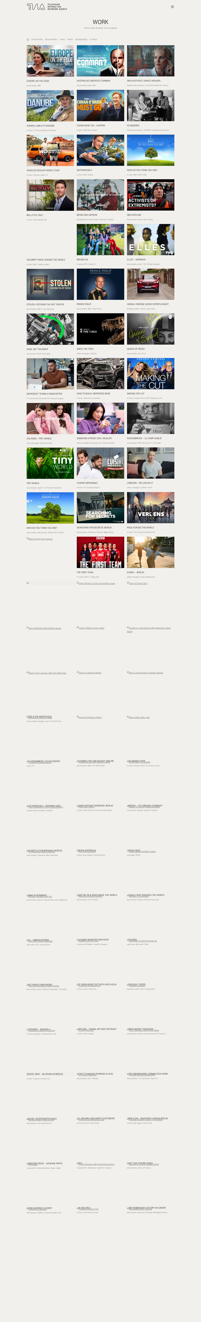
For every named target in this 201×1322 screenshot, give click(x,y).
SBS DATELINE (134, 214)
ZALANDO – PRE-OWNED (39, 438)
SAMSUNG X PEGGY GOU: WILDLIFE (94, 438)
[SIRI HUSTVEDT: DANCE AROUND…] (150, 60)
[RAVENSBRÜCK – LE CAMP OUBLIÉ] (150, 418)
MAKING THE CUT (135, 393)
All (28, 39)
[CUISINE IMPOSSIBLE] (100, 463)
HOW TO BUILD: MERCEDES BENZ (93, 393)
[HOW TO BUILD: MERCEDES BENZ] (100, 373)
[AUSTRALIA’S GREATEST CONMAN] (100, 60)
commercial (36, 39)
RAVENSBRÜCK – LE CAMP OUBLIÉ (144, 438)
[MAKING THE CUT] (150, 373)
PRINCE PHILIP (84, 304)
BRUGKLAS (82, 259)
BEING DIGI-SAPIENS (87, 214)
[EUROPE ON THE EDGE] (50, 61)
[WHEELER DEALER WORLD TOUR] (50, 150)
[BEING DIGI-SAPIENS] (100, 194)
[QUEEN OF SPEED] (150, 328)
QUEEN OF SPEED (136, 348)
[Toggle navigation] (172, 6)
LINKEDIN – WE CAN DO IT (140, 482)
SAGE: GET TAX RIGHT (37, 349)
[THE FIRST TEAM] (100, 552)
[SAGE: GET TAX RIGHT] (50, 329)
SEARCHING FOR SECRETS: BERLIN (94, 527)
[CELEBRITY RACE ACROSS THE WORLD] (50, 239)
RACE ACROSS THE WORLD (140, 527)
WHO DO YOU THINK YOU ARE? (142, 170)
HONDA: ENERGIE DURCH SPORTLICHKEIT (148, 304)
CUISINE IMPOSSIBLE (87, 482)
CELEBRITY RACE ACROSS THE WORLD (46, 259)
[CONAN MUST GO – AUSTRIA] (100, 105)
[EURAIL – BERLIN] (150, 552)
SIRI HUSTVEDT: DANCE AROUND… (144, 80)
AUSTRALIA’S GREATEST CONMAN (93, 80)
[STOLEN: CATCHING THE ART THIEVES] (50, 284)
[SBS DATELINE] (150, 194)
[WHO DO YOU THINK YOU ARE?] (150, 150)
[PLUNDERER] (150, 105)
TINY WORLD (33, 483)
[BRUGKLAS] (100, 239)
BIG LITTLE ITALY (35, 215)
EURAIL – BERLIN (135, 572)
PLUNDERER (133, 125)
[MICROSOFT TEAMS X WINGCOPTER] (50, 373)
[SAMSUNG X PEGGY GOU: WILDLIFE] (100, 418)
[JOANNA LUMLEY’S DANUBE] (50, 105)
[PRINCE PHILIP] (100, 284)
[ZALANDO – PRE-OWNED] (50, 418)
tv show (93, 39)
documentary (51, 39)
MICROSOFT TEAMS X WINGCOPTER (44, 393)
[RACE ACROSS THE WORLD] (150, 507)
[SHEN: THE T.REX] (100, 328)
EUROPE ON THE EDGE (38, 80)
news (62, 39)
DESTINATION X (84, 170)
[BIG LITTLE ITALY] (50, 195)
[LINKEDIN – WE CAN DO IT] (150, 463)
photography (81, 39)
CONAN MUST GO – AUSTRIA (91, 125)
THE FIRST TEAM (85, 572)
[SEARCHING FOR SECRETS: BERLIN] (100, 507)
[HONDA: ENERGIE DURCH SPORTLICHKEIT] (150, 284)
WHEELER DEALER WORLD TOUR (43, 170)
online (70, 39)
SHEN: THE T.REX (85, 348)
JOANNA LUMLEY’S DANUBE (40, 125)
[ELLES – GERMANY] (150, 239)
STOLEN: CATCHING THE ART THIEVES (45, 304)
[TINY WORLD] (50, 463)
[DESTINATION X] (100, 150)
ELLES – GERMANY (136, 259)
